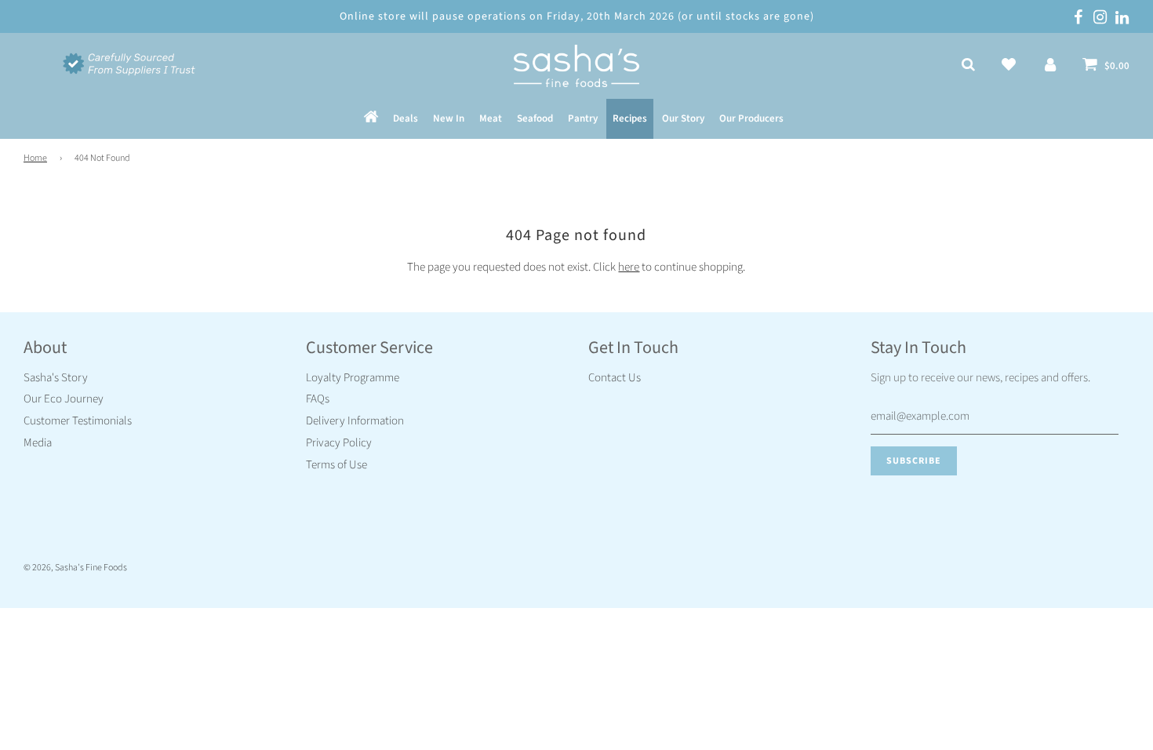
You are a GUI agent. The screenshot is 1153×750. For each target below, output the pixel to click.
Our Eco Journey (64, 399)
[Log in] (1050, 66)
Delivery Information (355, 421)
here (628, 267)
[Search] (968, 66)
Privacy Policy (339, 443)
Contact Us (614, 378)
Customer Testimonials (78, 421)
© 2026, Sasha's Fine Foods (75, 567)
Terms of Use (336, 465)
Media (38, 443)
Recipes (630, 118)
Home (35, 158)
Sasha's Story (56, 378)
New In (448, 118)
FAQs (317, 399)
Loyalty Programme (352, 378)
